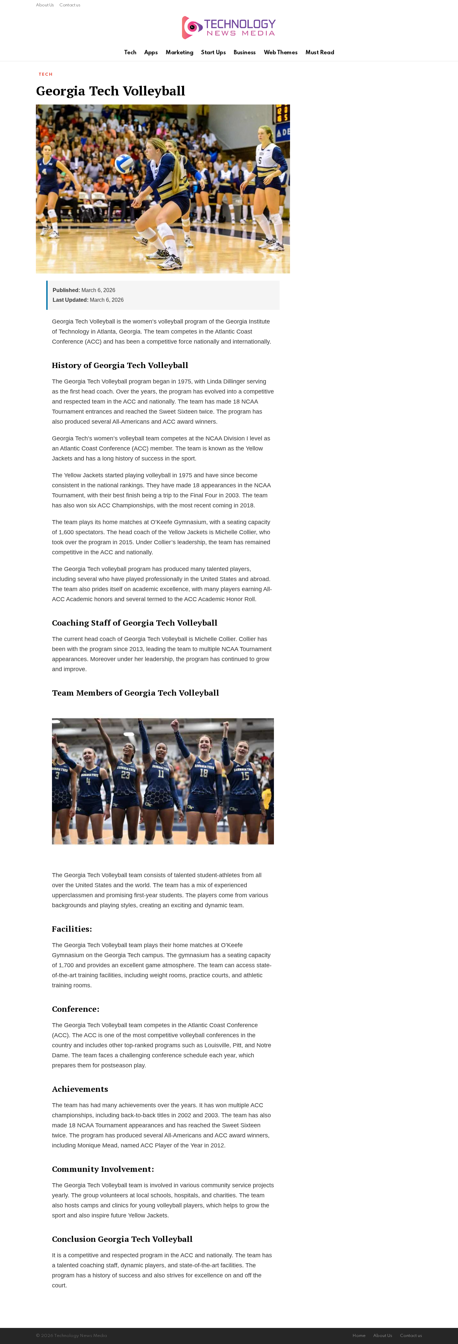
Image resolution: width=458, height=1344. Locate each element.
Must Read (319, 53)
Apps (151, 53)
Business (244, 53)
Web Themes (281, 53)
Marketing (179, 53)
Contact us (69, 5)
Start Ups (213, 53)
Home (358, 1336)
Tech (130, 53)
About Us (45, 5)
